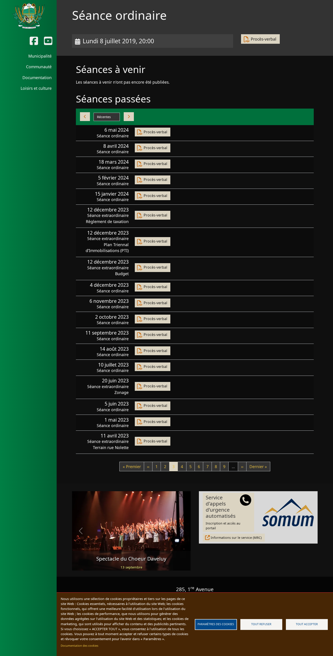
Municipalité (40, 56)
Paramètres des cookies (216, 624)
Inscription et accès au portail (223, 512)
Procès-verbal (263, 39)
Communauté (39, 66)
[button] (81, 531)
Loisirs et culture (36, 88)
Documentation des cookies (79, 646)
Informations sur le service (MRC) (236, 537)
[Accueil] (28, 16)
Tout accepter (307, 624)
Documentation (37, 77)
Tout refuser (261, 624)
